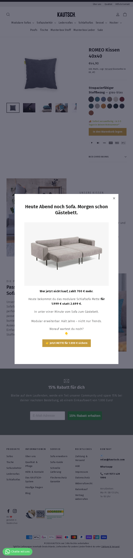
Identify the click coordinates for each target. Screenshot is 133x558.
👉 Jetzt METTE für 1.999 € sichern (66, 343)
